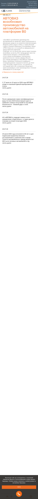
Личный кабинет (32, 2)
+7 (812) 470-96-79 (11, 5)
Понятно (19, 487)
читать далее (6, 88)
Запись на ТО (33, 5)
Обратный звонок (31, 7)
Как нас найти (32, 3)
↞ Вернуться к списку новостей (12, 72)
